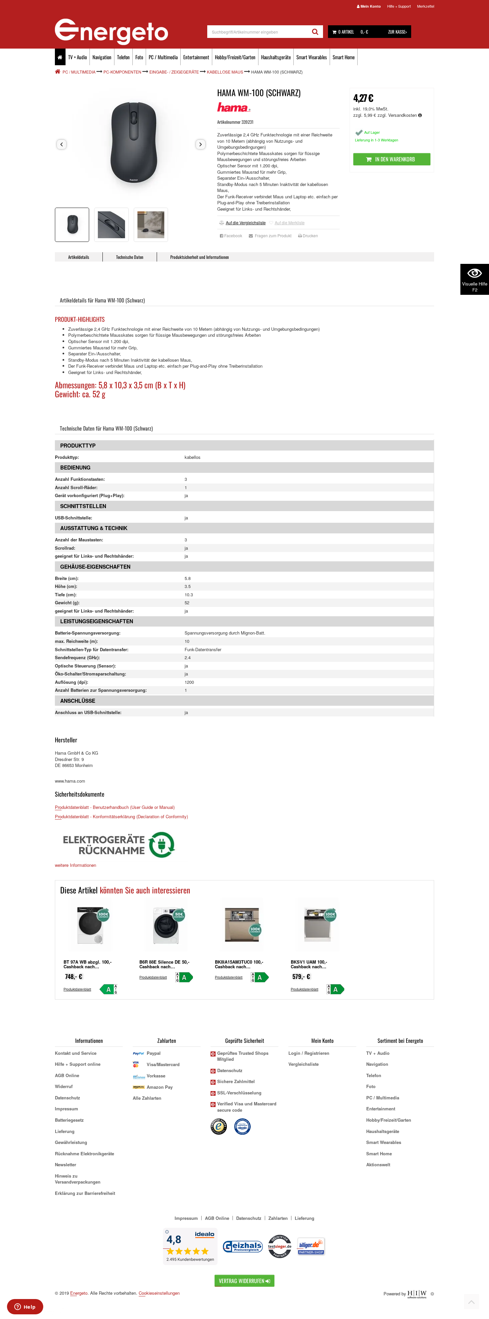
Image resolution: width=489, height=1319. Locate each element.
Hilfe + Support (399, 6)
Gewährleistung (71, 1142)
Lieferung (65, 1131)
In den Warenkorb (394, 159)
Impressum (66, 1108)
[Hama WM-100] (131, 144)
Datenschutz (67, 1097)
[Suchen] (315, 31)
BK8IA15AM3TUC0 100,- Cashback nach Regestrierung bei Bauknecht (239, 969)
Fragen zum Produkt (272, 235)
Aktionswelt (378, 1164)
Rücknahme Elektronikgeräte (84, 1153)
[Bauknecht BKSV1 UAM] (318, 927)
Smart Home (344, 57)
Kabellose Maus (225, 72)
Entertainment (196, 57)
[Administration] (432, 1293)
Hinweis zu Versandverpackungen (77, 1179)
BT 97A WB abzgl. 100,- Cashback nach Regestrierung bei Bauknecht (87, 969)
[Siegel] (243, 1126)
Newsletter (65, 1164)
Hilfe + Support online (77, 1064)
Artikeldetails (78, 257)
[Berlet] (58, 72)
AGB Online (67, 1075)
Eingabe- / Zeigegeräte (174, 72)
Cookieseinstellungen (159, 1293)
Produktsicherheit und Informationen (199, 257)
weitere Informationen (75, 865)
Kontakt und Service (75, 1053)
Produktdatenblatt (77, 989)
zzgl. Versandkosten (398, 115)
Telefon (123, 57)
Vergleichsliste (303, 1064)
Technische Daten (129, 257)
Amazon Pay (160, 1087)
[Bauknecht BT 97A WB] (90, 927)
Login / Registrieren (308, 1053)
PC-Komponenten (122, 72)
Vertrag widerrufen (242, 1281)
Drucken (310, 235)
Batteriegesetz (69, 1120)
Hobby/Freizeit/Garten (235, 57)
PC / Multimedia (163, 57)
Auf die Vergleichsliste (246, 222)
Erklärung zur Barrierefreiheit (85, 1193)
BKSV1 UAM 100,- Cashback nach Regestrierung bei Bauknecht (309, 969)
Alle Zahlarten (147, 1098)
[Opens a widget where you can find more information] (25, 1307)
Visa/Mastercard (163, 1064)
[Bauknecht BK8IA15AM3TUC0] (242, 927)
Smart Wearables (311, 57)
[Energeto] (131, 32)
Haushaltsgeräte (276, 57)
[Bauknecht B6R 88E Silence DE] (166, 927)
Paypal (154, 1053)
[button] (62, 144)
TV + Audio (77, 57)
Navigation (101, 57)
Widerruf (64, 1086)
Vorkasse (156, 1075)
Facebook (232, 235)
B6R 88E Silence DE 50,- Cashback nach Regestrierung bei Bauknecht (164, 969)
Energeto (78, 1293)
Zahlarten (278, 1218)
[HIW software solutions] (418, 1293)
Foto (139, 57)
